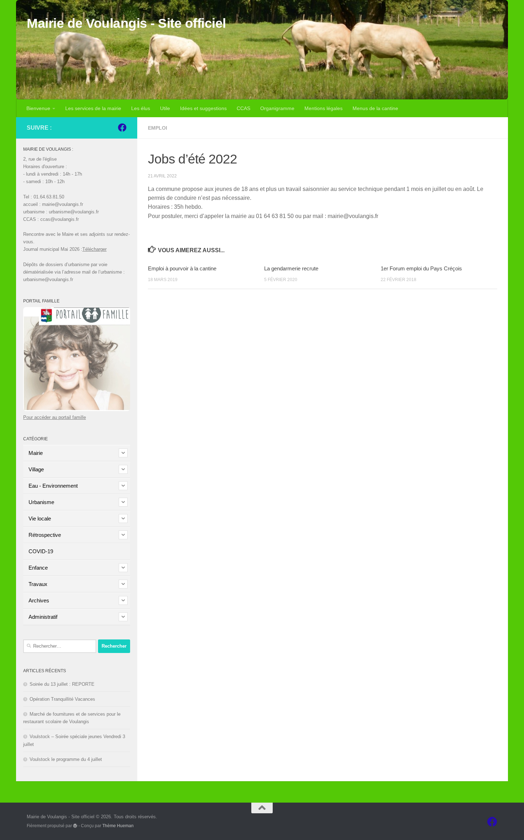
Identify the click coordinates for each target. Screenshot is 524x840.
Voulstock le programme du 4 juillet (66, 759)
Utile (165, 108)
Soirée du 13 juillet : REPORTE (62, 684)
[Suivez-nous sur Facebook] (122, 127)
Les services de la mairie (93, 108)
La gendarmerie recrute (291, 268)
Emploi (157, 128)
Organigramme (277, 108)
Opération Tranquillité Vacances (62, 699)
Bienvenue (38, 108)
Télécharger (94, 249)
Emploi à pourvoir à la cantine (182, 268)
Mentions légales (323, 108)
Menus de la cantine (375, 108)
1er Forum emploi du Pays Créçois (421, 268)
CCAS (243, 108)
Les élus (140, 108)
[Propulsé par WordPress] (75, 826)
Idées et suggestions (203, 108)
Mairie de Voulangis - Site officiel (126, 23)
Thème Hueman (118, 825)
